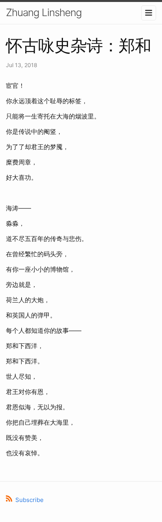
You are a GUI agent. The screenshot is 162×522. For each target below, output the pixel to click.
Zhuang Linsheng (44, 12)
